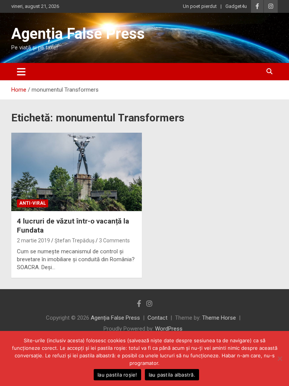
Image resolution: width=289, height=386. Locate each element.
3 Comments (114, 240)
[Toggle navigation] (21, 71)
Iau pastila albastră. (172, 375)
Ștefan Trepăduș (74, 240)
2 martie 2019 (33, 240)
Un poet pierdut (200, 6)
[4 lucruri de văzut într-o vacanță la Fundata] (76, 171)
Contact (157, 317)
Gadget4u (236, 6)
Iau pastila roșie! (117, 375)
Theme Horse (219, 317)
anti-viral (32, 203)
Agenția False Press (78, 34)
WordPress (169, 328)
